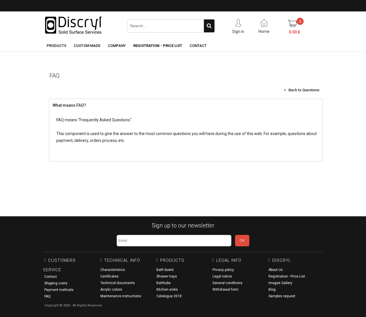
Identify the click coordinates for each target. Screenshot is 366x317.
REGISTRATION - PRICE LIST (157, 45)
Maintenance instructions (120, 296)
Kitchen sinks (167, 290)
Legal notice (222, 276)
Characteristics (112, 270)
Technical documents (117, 283)
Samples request (281, 296)
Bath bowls (165, 270)
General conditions (227, 283)
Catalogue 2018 (169, 296)
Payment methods (58, 290)
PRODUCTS (56, 45)
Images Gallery (280, 283)
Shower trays (166, 276)
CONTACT (198, 45)
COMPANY (117, 45)
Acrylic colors (111, 290)
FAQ (47, 296)
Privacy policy (223, 270)
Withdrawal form (225, 290)
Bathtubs (163, 283)
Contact (50, 277)
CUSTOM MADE (87, 45)
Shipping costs (55, 283)
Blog (272, 290)
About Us (275, 270)
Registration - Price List (286, 276)
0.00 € (294, 32)
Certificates (109, 276)
